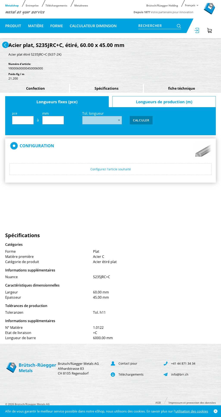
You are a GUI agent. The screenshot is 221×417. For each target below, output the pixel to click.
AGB (158, 402)
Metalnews (81, 5)
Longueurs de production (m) (164, 101)
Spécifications (106, 88)
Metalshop (12, 5)
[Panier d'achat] (209, 30)
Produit (13, 25)
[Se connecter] (197, 30)
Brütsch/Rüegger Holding (162, 5)
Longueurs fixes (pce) (56, 101)
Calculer (141, 120)
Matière (35, 25)
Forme (56, 25)
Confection (35, 88)
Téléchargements (56, 5)
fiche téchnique (181, 88)
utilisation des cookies (191, 411)
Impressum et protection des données (192, 402)
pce (14, 113)
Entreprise (32, 5)
